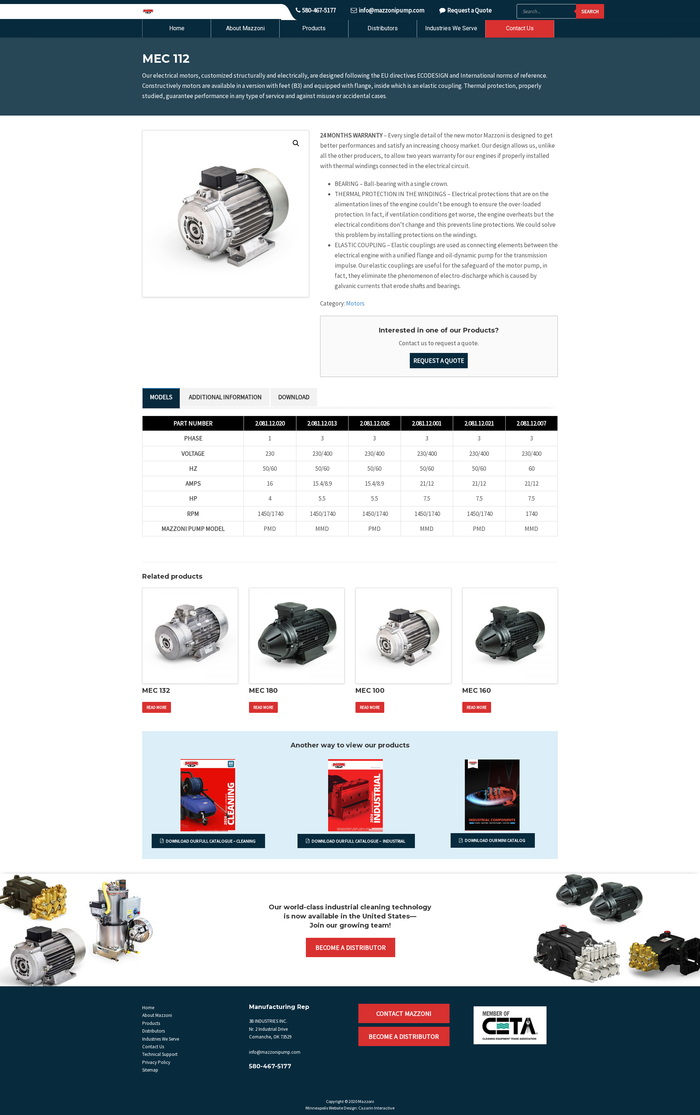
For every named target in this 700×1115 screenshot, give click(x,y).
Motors (355, 303)
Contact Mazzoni (403, 1013)
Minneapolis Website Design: (332, 1108)
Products (314, 28)
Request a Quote (469, 10)
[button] (296, 143)
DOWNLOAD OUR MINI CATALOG (495, 840)
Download (294, 397)
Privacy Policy (156, 1062)
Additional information (225, 397)
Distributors (383, 28)
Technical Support (160, 1054)
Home (176, 28)
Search (590, 11)
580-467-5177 (319, 10)
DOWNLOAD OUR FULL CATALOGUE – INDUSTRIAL (358, 841)
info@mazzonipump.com (391, 10)
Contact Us (520, 28)
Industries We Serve (451, 28)
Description (161, 398)
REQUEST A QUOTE (438, 361)
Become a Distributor (350, 947)
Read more (157, 707)
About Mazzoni (245, 28)
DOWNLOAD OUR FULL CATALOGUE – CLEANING (211, 841)
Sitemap (150, 1070)
